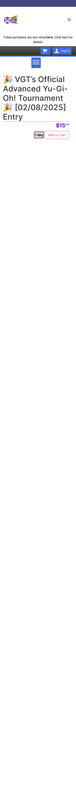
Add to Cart (57, 135)
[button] (69, 19)
